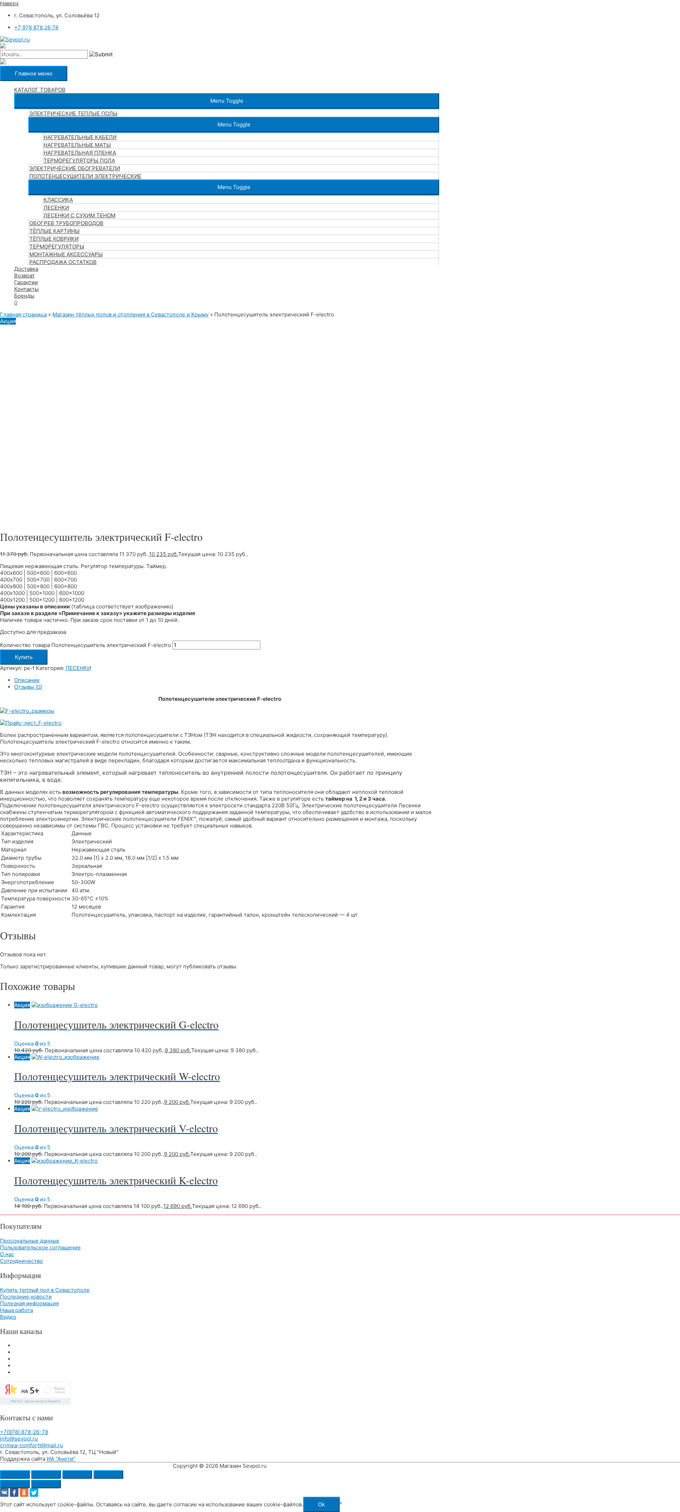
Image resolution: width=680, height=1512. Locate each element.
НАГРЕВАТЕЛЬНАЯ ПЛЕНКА (80, 152)
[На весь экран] (46, 1474)
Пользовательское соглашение (40, 1247)
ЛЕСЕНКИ (56, 207)
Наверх (9, 3)
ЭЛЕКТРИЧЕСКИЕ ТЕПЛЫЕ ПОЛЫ (73, 113)
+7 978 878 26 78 (36, 27)
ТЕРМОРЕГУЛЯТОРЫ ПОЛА (79, 160)
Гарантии (26, 282)
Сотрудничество (21, 1261)
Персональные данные (30, 1240)
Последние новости (26, 1296)
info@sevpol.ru (19, 1438)
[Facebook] (14, 1492)
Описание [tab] (27, 680)
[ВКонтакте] (4, 1492)
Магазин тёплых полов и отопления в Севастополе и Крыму (130, 314)
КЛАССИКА (58, 199)
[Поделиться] (77, 1474)
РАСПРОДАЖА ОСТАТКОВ (63, 262)
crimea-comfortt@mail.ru (31, 1445)
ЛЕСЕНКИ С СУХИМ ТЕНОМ (79, 215)
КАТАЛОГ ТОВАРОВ (40, 89)
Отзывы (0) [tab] (28, 686)
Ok (321, 1504)
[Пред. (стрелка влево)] (15, 1484)
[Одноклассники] (24, 1492)
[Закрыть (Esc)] (108, 1474)
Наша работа (16, 1310)
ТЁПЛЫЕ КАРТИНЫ (54, 231)
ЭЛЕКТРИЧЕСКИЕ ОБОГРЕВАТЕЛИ (74, 168)
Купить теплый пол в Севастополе (45, 1290)
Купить (24, 657)
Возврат (24, 275)
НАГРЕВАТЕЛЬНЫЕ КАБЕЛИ (80, 137)
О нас (7, 1254)
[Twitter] (34, 1492)
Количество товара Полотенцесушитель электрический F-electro (85, 645)
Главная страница (23, 314)
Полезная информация (29, 1303)
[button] (226, 100)
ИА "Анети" (61, 1458)
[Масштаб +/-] (15, 1474)
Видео (8, 1316)
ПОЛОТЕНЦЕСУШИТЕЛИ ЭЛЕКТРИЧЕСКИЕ (85, 176)
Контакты (26, 289)
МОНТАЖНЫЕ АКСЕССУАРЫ (66, 254)
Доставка (26, 268)
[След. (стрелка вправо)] (46, 1484)
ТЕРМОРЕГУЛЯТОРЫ (56, 246)
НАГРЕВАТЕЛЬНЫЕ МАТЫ (77, 145)
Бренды (24, 295)
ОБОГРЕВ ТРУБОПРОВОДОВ (66, 223)
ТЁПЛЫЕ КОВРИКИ (54, 238)
